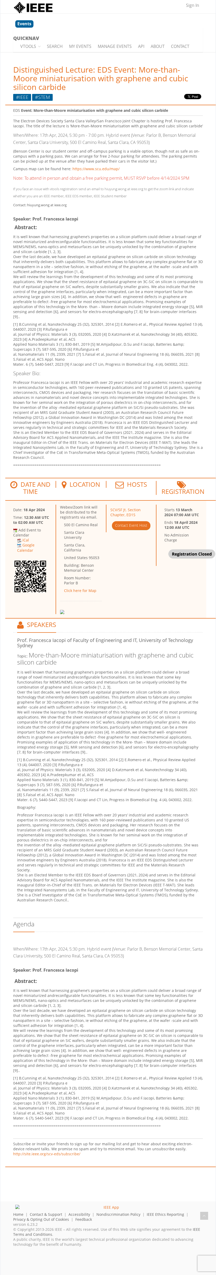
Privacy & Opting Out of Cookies (41, 1219)
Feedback (83, 1219)
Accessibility (79, 1214)
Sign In (192, 5)
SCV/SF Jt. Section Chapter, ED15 (125, 512)
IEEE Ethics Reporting (165, 1214)
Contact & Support (46, 1214)
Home (18, 1214)
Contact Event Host (131, 525)
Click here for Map (80, 590)
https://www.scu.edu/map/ (96, 168)
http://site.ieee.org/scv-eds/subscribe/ (46, 1153)
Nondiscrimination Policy (118, 1214)
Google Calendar (26, 548)
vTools (28, 46)
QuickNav (26, 38)
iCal (25, 540)
